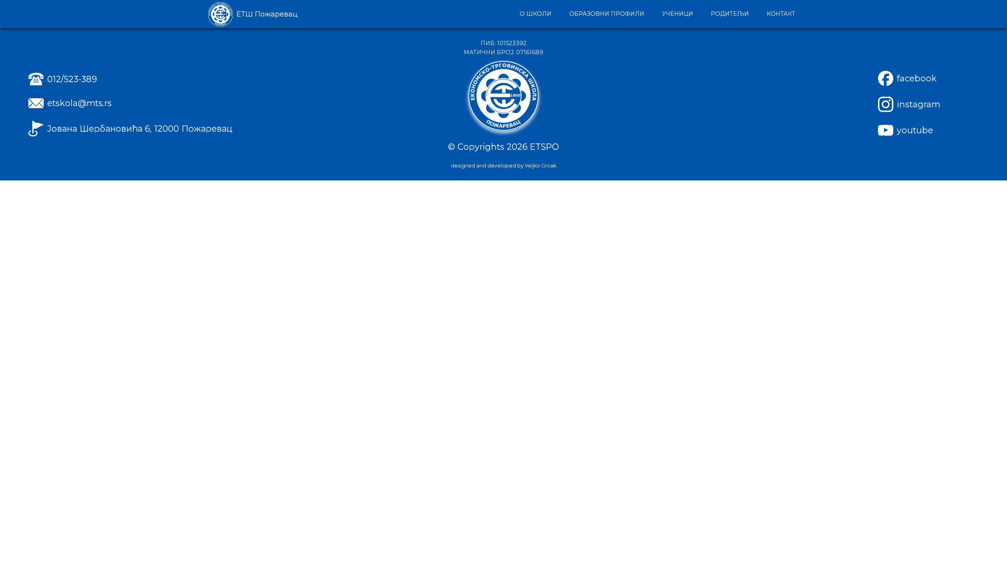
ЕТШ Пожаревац (267, 14)
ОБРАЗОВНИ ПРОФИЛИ (606, 13)
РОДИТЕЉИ (730, 13)
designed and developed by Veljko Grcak (503, 166)
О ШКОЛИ (535, 13)
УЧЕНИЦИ (677, 13)
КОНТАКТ (781, 13)
